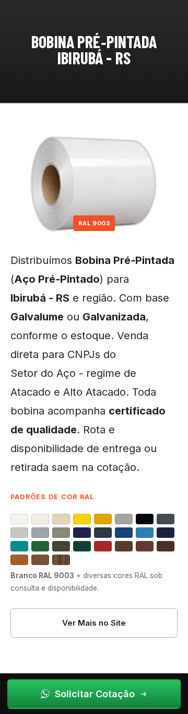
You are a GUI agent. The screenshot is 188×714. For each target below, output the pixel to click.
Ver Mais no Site (94, 623)
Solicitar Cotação (95, 693)
